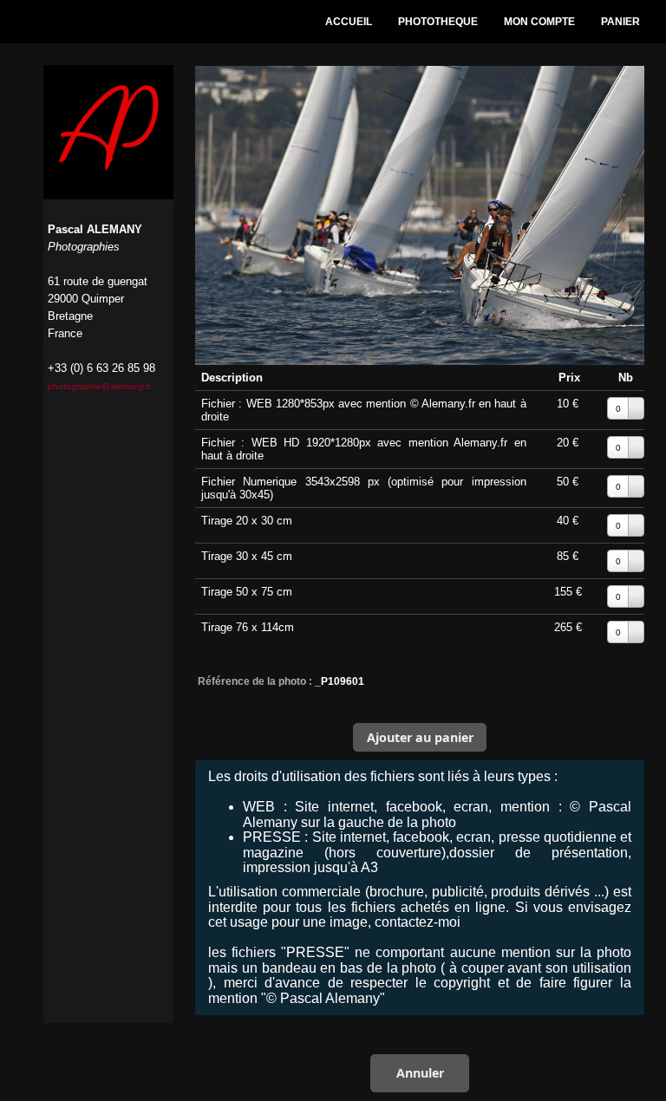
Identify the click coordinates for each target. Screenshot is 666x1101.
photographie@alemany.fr (99, 386)
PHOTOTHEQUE (438, 22)
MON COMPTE (539, 22)
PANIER (620, 22)
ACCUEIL (348, 22)
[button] (419, 737)
